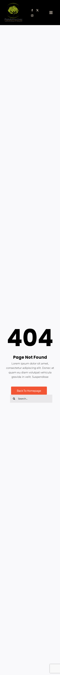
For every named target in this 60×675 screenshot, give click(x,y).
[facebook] (32, 10)
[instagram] (32, 15)
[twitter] (37, 10)
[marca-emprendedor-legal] (13, 4)
